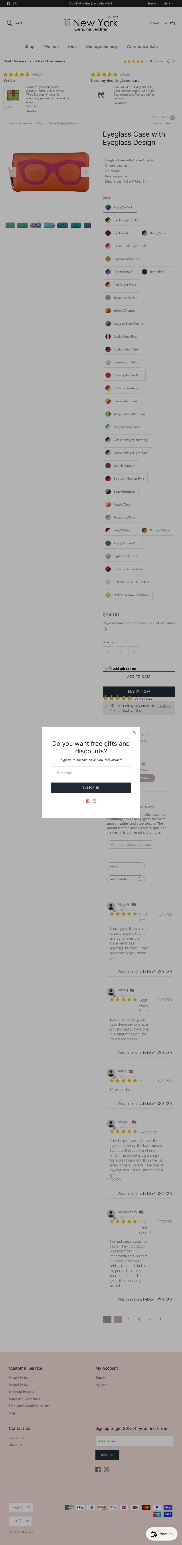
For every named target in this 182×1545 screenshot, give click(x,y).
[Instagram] (94, 801)
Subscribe (91, 787)
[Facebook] (87, 801)
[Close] (134, 732)
